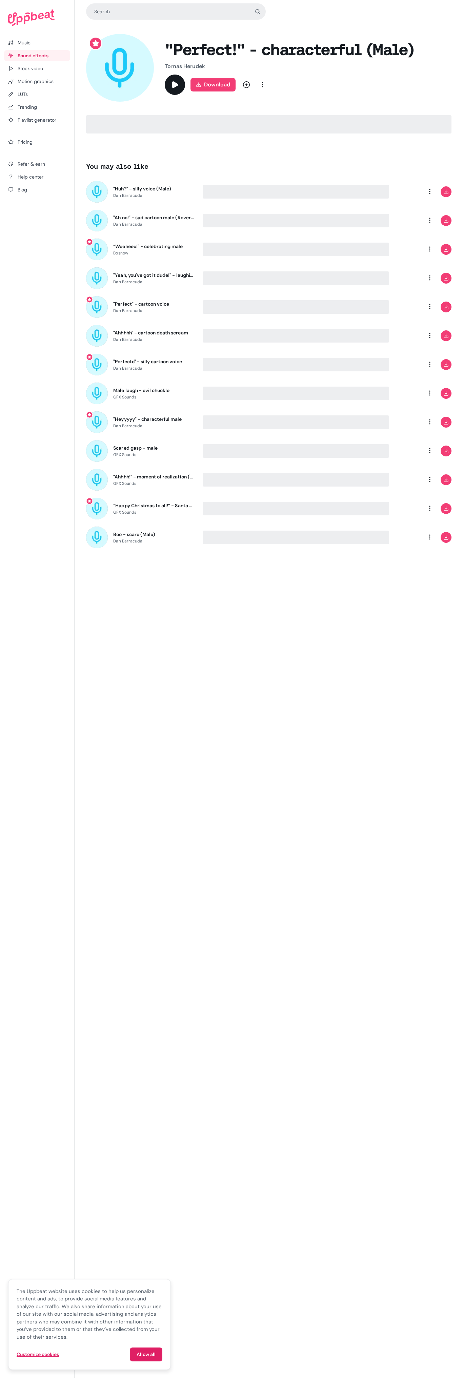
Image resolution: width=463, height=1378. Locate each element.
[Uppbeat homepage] (37, 17)
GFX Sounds (124, 397)
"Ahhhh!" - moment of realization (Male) (154, 477)
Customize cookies (38, 1354)
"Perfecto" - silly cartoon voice (147, 361)
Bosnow (120, 253)
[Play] (175, 85)
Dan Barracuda (127, 195)
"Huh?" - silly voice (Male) (142, 189)
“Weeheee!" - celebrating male (148, 246)
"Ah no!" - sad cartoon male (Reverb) (154, 217)
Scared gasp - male (135, 448)
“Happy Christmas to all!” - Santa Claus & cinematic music (154, 505)
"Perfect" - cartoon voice (141, 304)
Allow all (146, 1354)
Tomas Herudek (185, 66)
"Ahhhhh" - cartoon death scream (150, 333)
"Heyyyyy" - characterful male (147, 419)
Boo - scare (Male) (134, 534)
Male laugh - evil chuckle (141, 390)
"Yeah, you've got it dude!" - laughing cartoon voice (154, 275)
